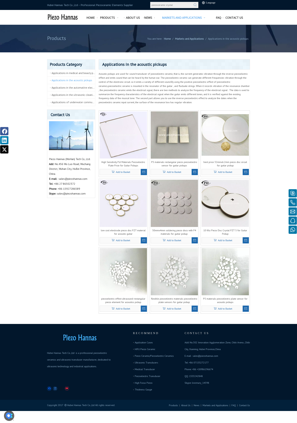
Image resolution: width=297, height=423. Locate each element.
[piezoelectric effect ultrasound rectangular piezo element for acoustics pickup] (123, 271)
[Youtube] (67, 388)
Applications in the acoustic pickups (72, 80)
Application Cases (144, 342)
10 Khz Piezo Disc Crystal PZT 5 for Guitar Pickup (225, 232)
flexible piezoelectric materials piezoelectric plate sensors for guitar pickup (174, 300)
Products (173, 405)
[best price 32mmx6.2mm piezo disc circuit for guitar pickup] (225, 134)
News (196, 405)
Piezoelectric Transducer (147, 376)
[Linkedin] (4, 140)
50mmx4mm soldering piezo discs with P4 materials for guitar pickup (174, 232)
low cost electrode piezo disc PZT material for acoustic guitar (123, 232)
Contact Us (244, 405)
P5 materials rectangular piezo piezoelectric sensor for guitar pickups (174, 164)
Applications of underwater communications (73, 102)
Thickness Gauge (143, 389)
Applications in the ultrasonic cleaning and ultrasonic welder (73, 94)
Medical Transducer (145, 369)
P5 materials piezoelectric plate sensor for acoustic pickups (225, 300)
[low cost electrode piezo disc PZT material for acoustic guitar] (123, 203)
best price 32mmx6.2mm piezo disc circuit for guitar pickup (225, 164)
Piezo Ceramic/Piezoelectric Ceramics (154, 355)
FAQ (234, 405)
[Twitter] (4, 149)
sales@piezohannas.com (73, 178)
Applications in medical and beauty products (73, 73)
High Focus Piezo (143, 382)
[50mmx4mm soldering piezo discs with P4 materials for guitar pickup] (174, 203)
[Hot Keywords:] (195, 5)
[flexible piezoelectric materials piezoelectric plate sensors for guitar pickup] (174, 271)
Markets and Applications (215, 405)
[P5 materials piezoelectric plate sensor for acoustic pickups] (225, 271)
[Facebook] (4, 131)
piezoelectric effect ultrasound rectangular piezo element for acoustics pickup (123, 300)
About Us (185, 405)
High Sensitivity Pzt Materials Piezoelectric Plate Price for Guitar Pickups (123, 164)
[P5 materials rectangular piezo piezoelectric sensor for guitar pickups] (174, 134)
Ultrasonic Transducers (146, 362)
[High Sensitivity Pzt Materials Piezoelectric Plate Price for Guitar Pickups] (123, 134)
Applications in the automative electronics (73, 87)
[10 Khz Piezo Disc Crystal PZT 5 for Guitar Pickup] (225, 203)
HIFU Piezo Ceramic (145, 349)
